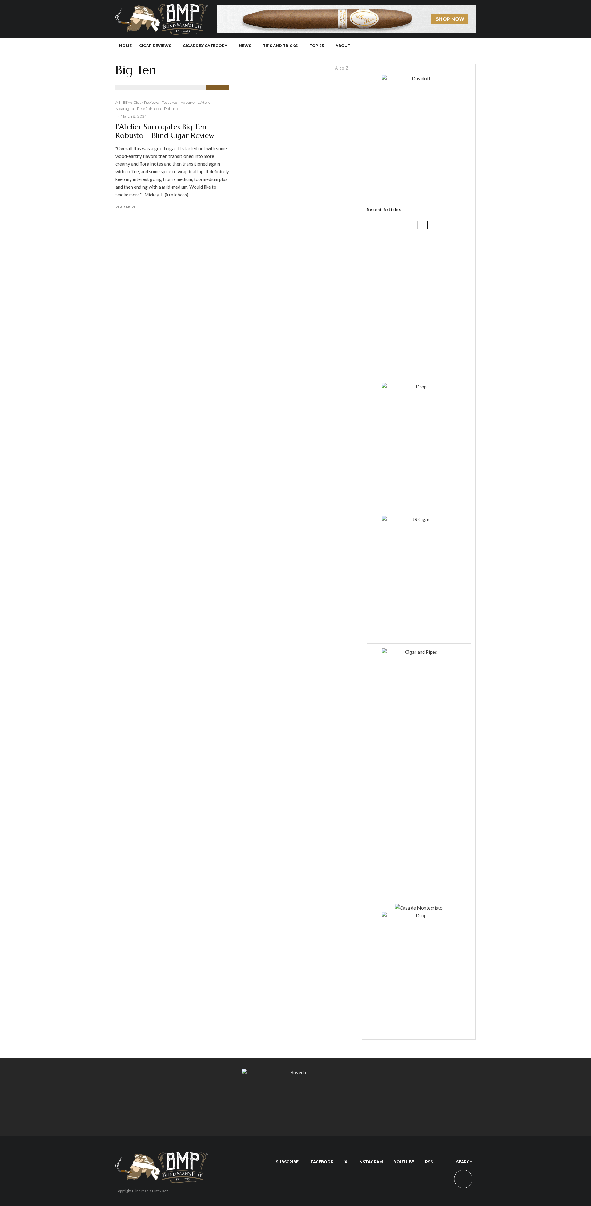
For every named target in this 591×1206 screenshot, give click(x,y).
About (343, 45)
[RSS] (448, 46)
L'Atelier (205, 102)
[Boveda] (295, 1072)
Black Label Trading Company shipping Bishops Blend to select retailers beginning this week (426, 363)
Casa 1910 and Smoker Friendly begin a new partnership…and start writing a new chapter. (429, 275)
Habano (187, 102)
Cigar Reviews (155, 45)
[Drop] (419, 386)
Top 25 (316, 45)
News (245, 45)
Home (125, 45)
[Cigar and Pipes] (419, 652)
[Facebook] (407, 46)
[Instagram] (428, 46)
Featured (169, 102)
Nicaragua (124, 108)
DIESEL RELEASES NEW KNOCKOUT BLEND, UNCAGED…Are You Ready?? (430, 304)
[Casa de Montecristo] (419, 908)
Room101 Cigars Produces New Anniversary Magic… (426, 334)
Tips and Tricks (280, 45)
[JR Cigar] (419, 519)
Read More (125, 207)
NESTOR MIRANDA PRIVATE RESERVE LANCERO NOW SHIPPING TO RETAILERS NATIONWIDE (431, 245)
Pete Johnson (149, 108)
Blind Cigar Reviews (141, 102)
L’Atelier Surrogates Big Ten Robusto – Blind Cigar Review (164, 131)
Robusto (171, 108)
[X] (417, 46)
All (117, 102)
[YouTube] (438, 46)
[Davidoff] (346, 8)
